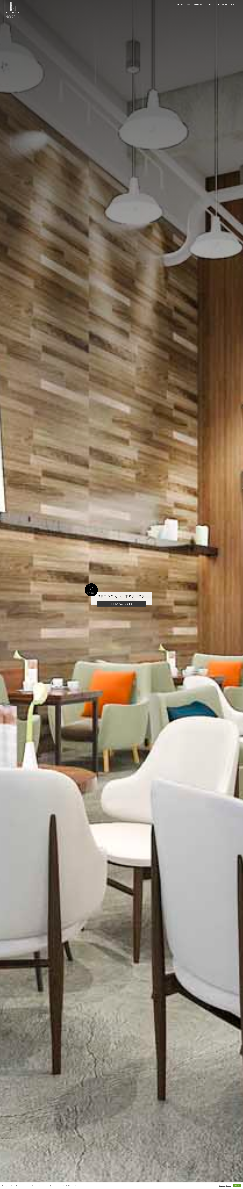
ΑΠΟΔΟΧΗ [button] (236, 1186)
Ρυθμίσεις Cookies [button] (225, 1186)
